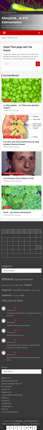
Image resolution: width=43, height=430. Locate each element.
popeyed (16, 110)
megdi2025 (10, 308)
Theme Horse (34, 424)
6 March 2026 (7, 147)
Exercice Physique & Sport (8, 285)
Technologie (15, 295)
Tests (21, 295)
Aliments (7, 100)
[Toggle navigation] (4, 32)
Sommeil (38, 290)
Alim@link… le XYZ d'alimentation (26, 421)
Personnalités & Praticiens (13, 173)
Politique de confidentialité (11, 424)
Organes (7, 137)
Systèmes (7, 295)
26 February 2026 (9, 181)
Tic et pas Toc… (22, 308)
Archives (5, 367)
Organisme (15, 137)
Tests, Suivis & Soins (12, 300)
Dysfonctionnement (24, 279)
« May (4, 260)
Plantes (33, 290)
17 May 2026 (7, 110)
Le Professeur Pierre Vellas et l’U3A (18, 178)
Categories (7, 266)
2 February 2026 (8, 215)
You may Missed (11, 75)
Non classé (19, 285)
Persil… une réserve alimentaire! (17, 212)
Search (38, 64)
